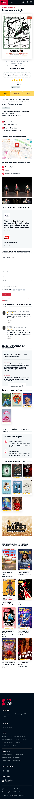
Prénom (5, 271)
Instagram (8, 770)
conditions (17, 299)
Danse (14, 745)
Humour (19, 63)
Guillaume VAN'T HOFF (8, 113)
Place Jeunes (16, 758)
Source (7, 230)
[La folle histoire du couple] (6, 487)
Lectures (17, 739)
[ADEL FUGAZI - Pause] (6, 400)
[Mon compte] (27, 2)
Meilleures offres (6, 758)
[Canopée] (6, 470)
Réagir (8, 322)
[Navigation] (31, 2)
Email (4, 280)
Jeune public (5, 736)
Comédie (13, 63)
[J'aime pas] (10, 320)
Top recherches (17, 761)
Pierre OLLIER (25, 111)
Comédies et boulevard (8, 742)
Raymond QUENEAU (18, 68)
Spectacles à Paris (8, 7)
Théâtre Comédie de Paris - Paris (17, 66)
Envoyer (6, 294)
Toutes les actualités (17, 386)
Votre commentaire (8, 257)
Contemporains (6, 745)
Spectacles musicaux (7, 739)
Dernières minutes (19, 755)
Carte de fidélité (6, 761)
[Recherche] (23, 2)
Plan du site (17, 789)
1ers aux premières (7, 755)
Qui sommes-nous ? (7, 789)
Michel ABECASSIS (14, 111)
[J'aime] (8, 320)
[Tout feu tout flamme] (17, 400)
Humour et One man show (12, 61)
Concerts (24, 739)
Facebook (3, 770)
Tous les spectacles (7, 727)
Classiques (24, 61)
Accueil (4, 686)
